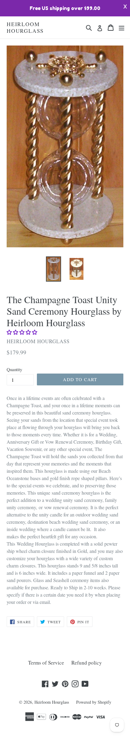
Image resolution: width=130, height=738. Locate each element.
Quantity (14, 369)
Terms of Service (46, 662)
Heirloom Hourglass (25, 27)
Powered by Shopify (93, 702)
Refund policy (86, 662)
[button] (22, 332)
